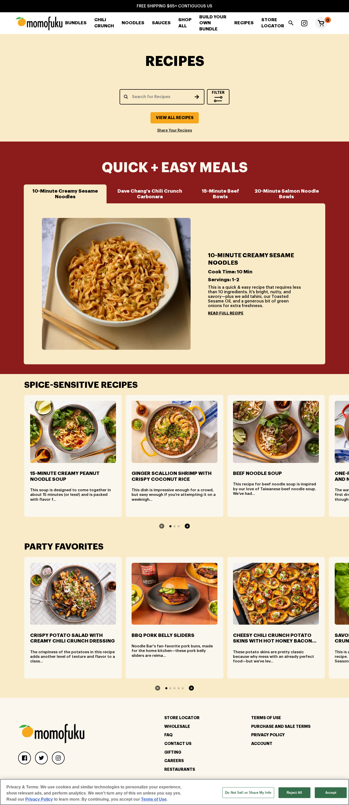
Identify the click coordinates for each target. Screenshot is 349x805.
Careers (174, 761)
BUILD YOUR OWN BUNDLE (212, 23)
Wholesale (177, 727)
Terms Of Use (266, 718)
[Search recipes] (196, 96)
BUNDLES (76, 23)
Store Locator (182, 718)
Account (261, 744)
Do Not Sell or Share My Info (248, 793)
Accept (330, 793)
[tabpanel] (174, 284)
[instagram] (304, 23)
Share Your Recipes (174, 130)
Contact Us (177, 744)
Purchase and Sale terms (280, 727)
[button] (321, 23)
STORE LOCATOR (272, 23)
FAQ (168, 735)
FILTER (218, 92)
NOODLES (133, 23)
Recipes (244, 23)
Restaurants (179, 769)
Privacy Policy (268, 735)
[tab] (65, 193)
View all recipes (174, 118)
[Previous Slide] (162, 526)
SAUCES (161, 23)
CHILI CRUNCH (104, 23)
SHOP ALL (185, 23)
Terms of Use (154, 799)
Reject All (294, 793)
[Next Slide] (187, 526)
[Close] (340, 791)
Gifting (172, 752)
